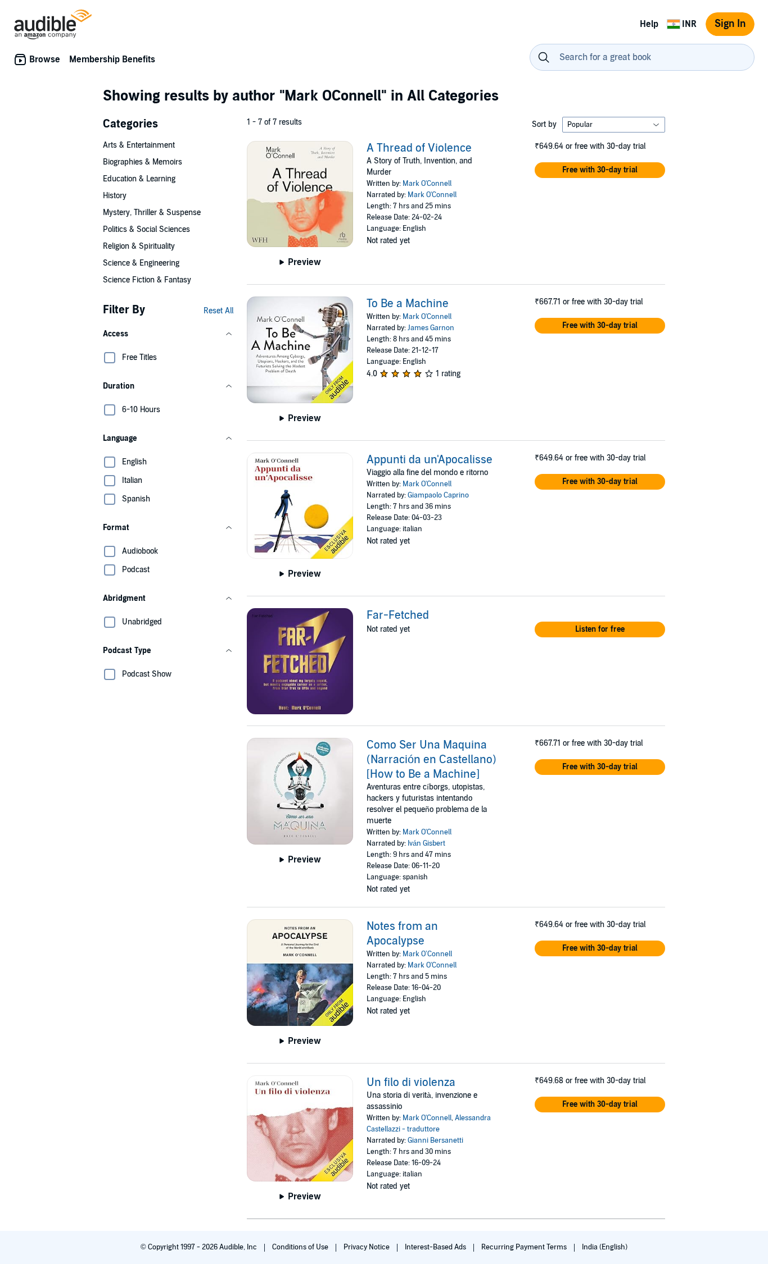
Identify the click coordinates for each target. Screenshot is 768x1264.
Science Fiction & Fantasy (147, 280)
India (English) (604, 1247)
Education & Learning (139, 179)
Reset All (218, 311)
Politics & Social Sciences (146, 229)
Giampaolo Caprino (438, 495)
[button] (168, 334)
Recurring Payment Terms (524, 1247)
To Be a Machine (408, 304)
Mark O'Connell (427, 183)
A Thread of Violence (419, 148)
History (115, 195)
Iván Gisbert (426, 843)
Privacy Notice (367, 1247)
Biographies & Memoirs (142, 162)
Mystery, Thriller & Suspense (152, 212)
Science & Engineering (141, 263)
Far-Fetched (398, 615)
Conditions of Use (301, 1247)
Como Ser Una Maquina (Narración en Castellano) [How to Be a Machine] (431, 759)
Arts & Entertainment (139, 145)
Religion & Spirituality (139, 246)
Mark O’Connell (427, 954)
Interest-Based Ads (436, 1247)
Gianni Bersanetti (435, 1140)
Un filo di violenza (411, 1082)
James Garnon (431, 327)
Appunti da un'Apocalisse (430, 460)
